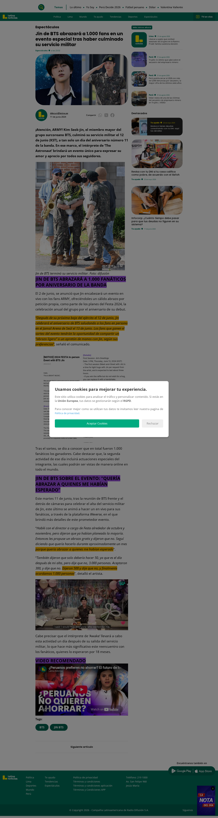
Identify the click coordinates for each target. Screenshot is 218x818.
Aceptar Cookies (97, 423)
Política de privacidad (67, 413)
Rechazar (153, 423)
